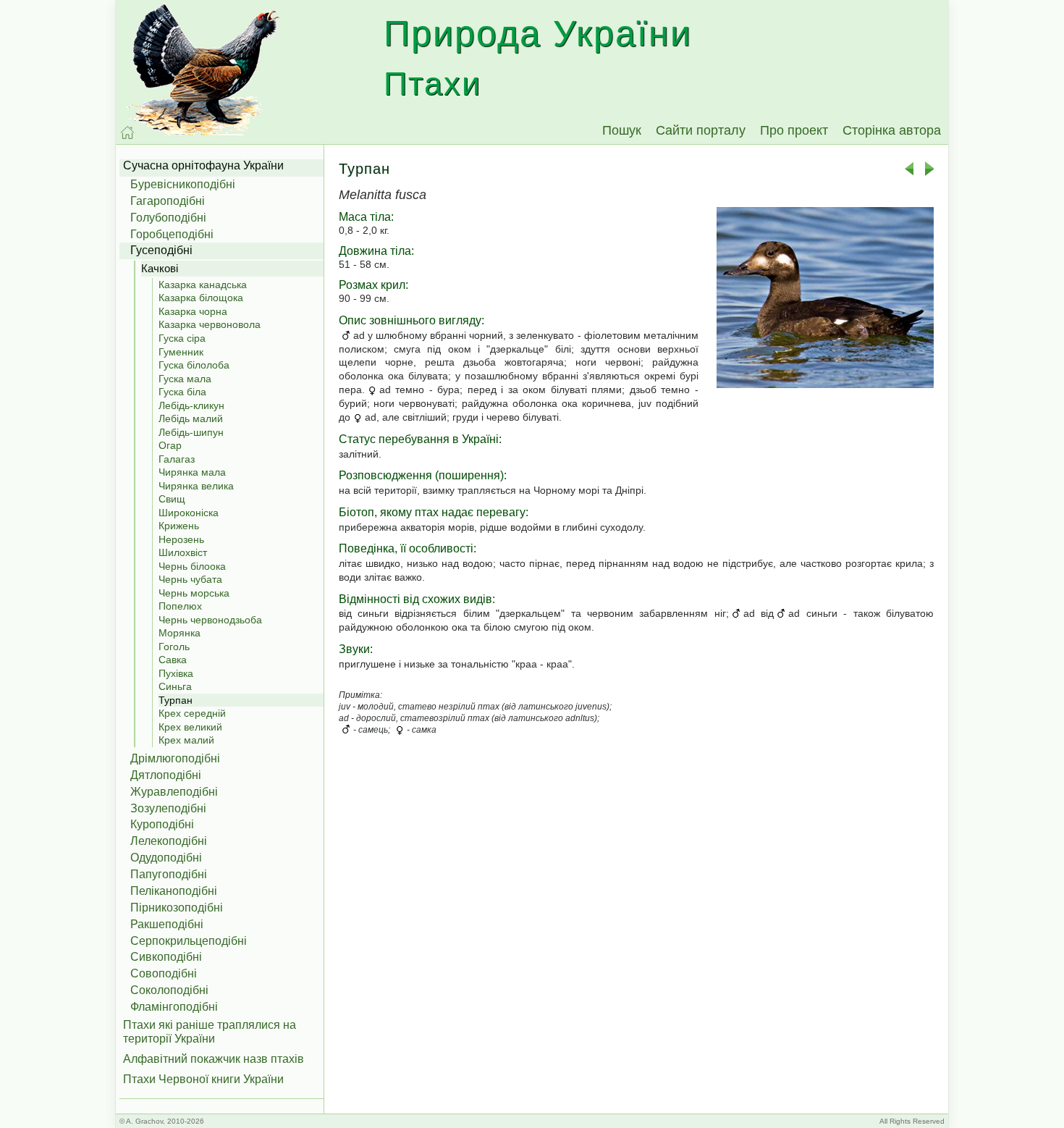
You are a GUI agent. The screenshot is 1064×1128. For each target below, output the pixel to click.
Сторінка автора (892, 130)
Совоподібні (163, 973)
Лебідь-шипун (191, 432)
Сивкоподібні (166, 957)
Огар (170, 445)
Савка (173, 659)
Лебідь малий (191, 418)
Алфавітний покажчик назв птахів (213, 1059)
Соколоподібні (169, 990)
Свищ (172, 499)
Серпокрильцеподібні (188, 941)
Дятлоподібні (165, 775)
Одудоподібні (166, 857)
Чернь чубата (190, 579)
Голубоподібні (168, 217)
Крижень (179, 525)
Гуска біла (182, 391)
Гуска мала (185, 378)
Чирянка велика (196, 486)
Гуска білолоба (194, 365)
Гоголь (174, 646)
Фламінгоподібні (174, 1007)
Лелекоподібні (168, 841)
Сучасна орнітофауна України (203, 165)
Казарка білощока (201, 297)
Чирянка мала (192, 472)
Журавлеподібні (174, 792)
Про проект (794, 130)
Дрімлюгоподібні (175, 758)
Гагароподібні (167, 201)
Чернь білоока (192, 566)
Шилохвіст (183, 552)
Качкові (159, 268)
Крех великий (190, 727)
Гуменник (181, 352)
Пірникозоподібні (176, 907)
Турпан (176, 700)
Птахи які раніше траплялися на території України (209, 1032)
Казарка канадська (203, 284)
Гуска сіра (182, 338)
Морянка (179, 633)
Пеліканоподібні (173, 891)
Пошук (621, 130)
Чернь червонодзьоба (210, 620)
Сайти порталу (701, 130)
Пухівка (176, 673)
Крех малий (186, 740)
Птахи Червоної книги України (203, 1079)
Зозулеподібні (168, 808)
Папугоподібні (168, 874)
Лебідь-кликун (191, 405)
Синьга (175, 686)
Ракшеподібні (166, 924)
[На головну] (127, 132)
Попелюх (180, 606)
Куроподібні (162, 824)
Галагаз (177, 459)
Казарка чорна (193, 311)
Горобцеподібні (172, 234)
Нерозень (181, 539)
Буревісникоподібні (182, 184)
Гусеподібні (161, 250)
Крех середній (192, 713)
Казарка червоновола (210, 324)
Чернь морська (194, 593)
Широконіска (189, 512)
